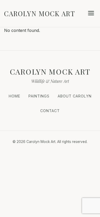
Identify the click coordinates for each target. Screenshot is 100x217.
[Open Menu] (91, 13)
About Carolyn (75, 96)
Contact (50, 111)
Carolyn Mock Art (39, 13)
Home (14, 96)
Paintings (38, 96)
